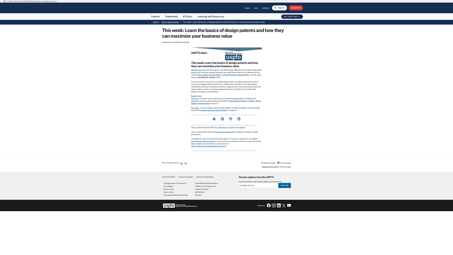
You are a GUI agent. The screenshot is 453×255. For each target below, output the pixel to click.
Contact (265, 8)
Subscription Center (170, 22)
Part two (194, 99)
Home (155, 22)
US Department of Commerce (175, 183)
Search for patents (186, 177)
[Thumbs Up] (181, 163)
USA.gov (198, 195)
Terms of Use (168, 192)
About (247, 8)
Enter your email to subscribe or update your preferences (260, 182)
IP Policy (187, 16)
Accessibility (168, 186)
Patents (155, 16)
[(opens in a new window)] (222, 119)
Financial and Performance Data (176, 195)
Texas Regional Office (237, 101)
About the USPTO (168, 177)
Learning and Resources (210, 16)
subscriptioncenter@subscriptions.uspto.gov (208, 146)
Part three (195, 108)
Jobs (256, 8)
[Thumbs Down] (185, 163)
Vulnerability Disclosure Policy (206, 183)
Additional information (270, 167)
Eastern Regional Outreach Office (214, 110)
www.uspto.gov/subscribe (224, 132)
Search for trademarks (205, 177)
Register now (196, 70)
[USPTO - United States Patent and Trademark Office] (180, 207)
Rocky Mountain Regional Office (237, 75)
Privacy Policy (169, 189)
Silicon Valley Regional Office (209, 75)
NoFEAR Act (200, 192)
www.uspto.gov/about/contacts (203, 141)
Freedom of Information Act (205, 186)
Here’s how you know (50, 1)
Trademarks (171, 16)
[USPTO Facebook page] (268, 207)
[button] (268, 163)
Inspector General (202, 189)
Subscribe (285, 185)
